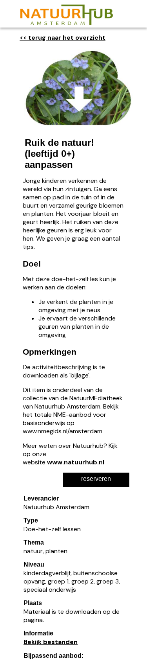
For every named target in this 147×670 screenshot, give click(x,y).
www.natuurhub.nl (75, 462)
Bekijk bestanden (51, 642)
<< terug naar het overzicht (62, 37)
